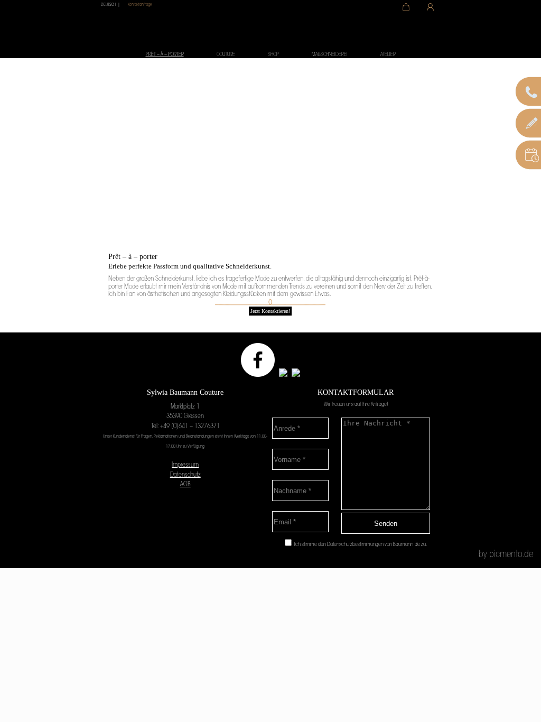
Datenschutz (185, 475)
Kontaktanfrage (140, 5)
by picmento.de (506, 555)
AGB (185, 485)
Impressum (185, 465)
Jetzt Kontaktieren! (270, 311)
